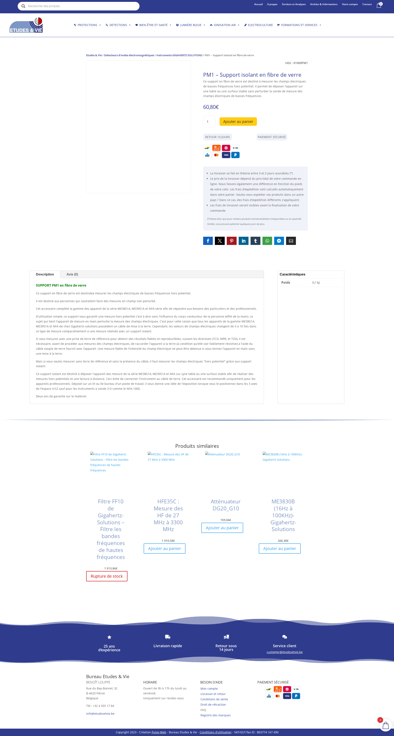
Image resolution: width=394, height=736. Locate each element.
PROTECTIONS (87, 25)
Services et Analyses (294, 4)
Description (45, 274)
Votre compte (350, 4)
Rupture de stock (107, 576)
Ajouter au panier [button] (164, 548)
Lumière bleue (191, 25)
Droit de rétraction (213, 704)
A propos (272, 4)
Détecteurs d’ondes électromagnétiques (129, 55)
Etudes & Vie (94, 55)
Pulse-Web (159, 732)
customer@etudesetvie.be (285, 652)
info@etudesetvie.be (100, 713)
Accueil (258, 4)
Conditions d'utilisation (215, 732)
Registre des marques (215, 715)
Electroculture (260, 25)
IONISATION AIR (225, 25)
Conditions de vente (214, 699)
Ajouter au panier (238, 121)
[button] (208, 241)
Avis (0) (72, 274)
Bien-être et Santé (153, 25)
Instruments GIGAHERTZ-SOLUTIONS (179, 55)
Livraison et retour (213, 694)
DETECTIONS (118, 25)
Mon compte (209, 688)
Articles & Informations (324, 4)
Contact (367, 4)
